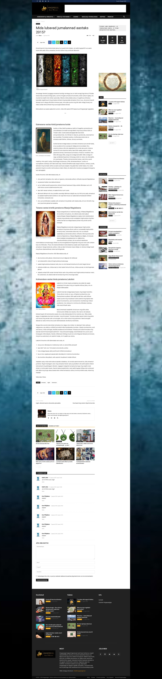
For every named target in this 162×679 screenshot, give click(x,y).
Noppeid (102, 17)
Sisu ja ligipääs (110, 677)
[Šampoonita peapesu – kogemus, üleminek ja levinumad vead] (103, 205)
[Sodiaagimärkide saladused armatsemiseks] (85, 454)
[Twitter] (48, 1)
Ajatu (37, 441)
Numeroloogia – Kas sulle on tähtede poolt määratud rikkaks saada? (54, 609)
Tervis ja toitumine (63, 17)
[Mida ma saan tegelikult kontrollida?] (103, 112)
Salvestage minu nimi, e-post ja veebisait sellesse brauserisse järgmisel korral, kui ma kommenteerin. (65, 576)
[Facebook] (37, 1)
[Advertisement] (95, 8)
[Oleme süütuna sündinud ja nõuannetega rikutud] (103, 266)
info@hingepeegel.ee (79, 671)
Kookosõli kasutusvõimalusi (116, 178)
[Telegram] (65, 42)
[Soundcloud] (45, 1)
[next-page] (40, 467)
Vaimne (75, 17)
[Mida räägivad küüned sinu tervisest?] (103, 197)
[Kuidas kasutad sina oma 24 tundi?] (71, 634)
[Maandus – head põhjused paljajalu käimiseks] (103, 120)
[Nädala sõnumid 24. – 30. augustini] (103, 128)
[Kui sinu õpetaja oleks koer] (45, 435)
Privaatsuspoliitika (101, 677)
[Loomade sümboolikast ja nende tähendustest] (65, 454)
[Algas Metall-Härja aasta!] (103, 258)
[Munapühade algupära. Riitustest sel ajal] (103, 250)
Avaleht (37, 21)
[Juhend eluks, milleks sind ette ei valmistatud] (85, 435)
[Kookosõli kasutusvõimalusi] (103, 181)
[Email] (61, 42)
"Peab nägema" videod (113, 267)
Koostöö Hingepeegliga (105, 602)
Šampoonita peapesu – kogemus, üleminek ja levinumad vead (117, 204)
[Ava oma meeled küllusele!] (40, 619)
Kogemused (111, 208)
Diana (40, 35)
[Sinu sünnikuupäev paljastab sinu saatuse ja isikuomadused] (40, 627)
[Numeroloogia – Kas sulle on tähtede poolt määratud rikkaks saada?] (40, 610)
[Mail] (43, 1)
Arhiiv (88, 677)
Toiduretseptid (112, 235)
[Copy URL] (69, 42)
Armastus (43, 382)
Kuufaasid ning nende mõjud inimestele (84, 403)
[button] (124, 17)
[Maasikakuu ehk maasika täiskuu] (103, 242)
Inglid (49, 382)
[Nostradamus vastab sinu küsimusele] (103, 214)
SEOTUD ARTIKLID (42, 426)
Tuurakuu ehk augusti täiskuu (117, 101)
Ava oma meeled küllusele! (53, 616)
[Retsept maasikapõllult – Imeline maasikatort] (103, 234)
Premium (110, 17)
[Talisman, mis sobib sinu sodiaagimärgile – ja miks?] (65, 435)
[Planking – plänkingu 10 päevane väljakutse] (103, 189)
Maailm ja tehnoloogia (90, 17)
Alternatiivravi (112, 198)
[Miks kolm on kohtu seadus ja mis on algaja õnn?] (45, 454)
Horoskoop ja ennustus (45, 17)
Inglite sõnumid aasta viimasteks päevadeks (48, 403)
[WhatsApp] (57, 42)
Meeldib (103, 36)
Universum (54, 382)
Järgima (112, 36)
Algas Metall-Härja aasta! (116, 256)
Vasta (43, 482)
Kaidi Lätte (45, 477)
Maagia (110, 215)
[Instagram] (40, 1)
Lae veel (112, 142)
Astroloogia (59, 441)
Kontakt (101, 600)
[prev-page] (37, 467)
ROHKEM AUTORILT (54, 426)
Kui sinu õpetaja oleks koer (42, 443)
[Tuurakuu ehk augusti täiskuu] (103, 104)
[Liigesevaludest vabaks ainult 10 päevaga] (40, 635)
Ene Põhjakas (46, 496)
